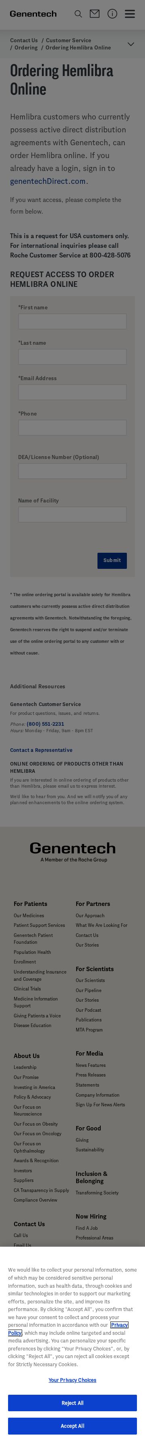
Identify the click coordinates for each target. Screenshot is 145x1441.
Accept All (72, 1426)
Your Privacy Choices (73, 1380)
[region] (72, 1344)
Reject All (72, 1403)
